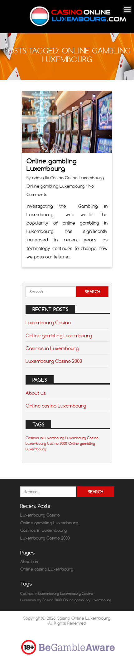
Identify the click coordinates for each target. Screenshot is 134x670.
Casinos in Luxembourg (52, 348)
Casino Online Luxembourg (77, 177)
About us (36, 393)
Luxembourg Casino (48, 322)
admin (38, 177)
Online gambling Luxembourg (51, 164)
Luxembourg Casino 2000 (54, 361)
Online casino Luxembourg (56, 406)
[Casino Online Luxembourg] (78, 24)
